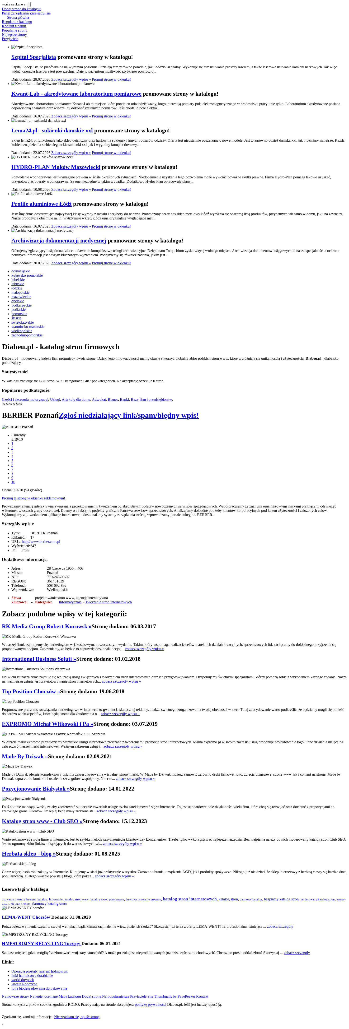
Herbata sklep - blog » (29, 854)
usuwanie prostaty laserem (19, 899)
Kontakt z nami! (14, 26)
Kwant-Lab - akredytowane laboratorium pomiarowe (76, 94)
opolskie (17, 301)
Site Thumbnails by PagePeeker (171, 996)
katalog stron (228, 899)
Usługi (55, 399)
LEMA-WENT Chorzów (26, 917)
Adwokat (99, 399)
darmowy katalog (251, 899)
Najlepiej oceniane (44, 996)
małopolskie (20, 292)
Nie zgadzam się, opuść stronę (76, 1017)
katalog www (98, 899)
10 (13, 482)
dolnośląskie (20, 271)
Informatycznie (70, 602)
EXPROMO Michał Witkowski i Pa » (47, 724)
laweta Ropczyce (24, 984)
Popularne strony (14, 30)
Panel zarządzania (15, 13)
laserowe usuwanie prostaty (143, 899)
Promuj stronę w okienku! (111, 79)
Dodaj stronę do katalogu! (21, 9)
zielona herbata (20, 904)
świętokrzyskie (22, 322)
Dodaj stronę (91, 996)
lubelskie (18, 280)
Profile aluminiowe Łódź (41, 204)
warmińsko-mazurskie (27, 327)
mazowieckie (21, 297)
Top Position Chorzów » (31, 691)
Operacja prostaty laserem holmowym (39, 971)
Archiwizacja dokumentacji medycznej (58, 240)
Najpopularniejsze (115, 996)
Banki (124, 399)
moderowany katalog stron (318, 899)
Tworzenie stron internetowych (108, 602)
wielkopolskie (21, 331)
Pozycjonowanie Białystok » (36, 789)
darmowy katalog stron (49, 904)
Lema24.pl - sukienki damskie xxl (52, 130)
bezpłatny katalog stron (281, 899)
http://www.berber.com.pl (41, 542)
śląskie (16, 318)
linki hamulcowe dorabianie (32, 975)
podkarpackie (21, 305)
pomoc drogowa (116, 900)
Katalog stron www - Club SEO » (42, 821)
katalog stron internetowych (190, 898)
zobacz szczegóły (280, 926)
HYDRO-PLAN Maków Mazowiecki (55, 167)
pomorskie (19, 314)
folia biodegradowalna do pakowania (39, 988)
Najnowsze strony (15, 996)
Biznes (113, 399)
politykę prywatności (150, 1004)
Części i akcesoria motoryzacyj (25, 399)
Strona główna (18, 17)
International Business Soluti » (39, 659)
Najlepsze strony (14, 35)
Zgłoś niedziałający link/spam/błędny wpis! (129, 415)
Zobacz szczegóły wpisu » (71, 79)
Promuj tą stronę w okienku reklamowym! (33, 498)
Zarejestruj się (40, 13)
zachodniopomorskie (26, 335)
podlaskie (18, 309)
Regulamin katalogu (17, 22)
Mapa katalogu (70, 996)
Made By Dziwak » (25, 756)
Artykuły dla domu (76, 399)
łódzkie (16, 288)
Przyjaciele (10, 39)
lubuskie (17, 284)
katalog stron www (77, 899)
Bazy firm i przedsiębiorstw (151, 399)
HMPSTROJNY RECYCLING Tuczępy (41, 943)
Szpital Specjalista (33, 57)
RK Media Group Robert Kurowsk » (47, 626)
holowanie (56, 899)
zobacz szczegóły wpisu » (144, 649)
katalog (42, 899)
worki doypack (22, 980)
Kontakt (202, 996)
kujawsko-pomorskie (27, 275)
